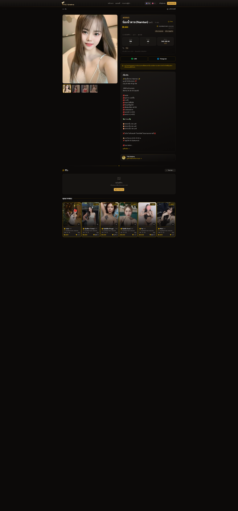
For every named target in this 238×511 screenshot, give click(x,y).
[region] (90, 49)
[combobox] (170, 170)
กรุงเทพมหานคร (163, 26)
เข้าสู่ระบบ (120, 189)
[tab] (67, 89)
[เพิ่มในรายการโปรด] (78, 224)
